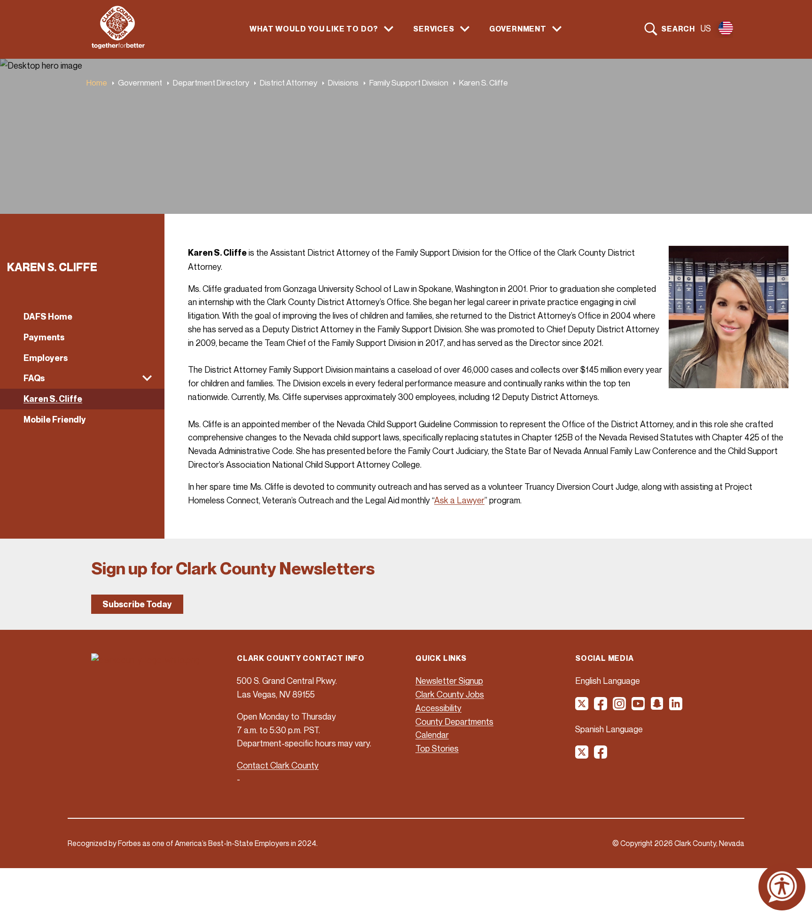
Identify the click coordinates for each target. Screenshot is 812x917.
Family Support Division (408, 82)
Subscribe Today (137, 604)
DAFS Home (47, 316)
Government (140, 82)
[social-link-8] (601, 755)
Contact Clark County (278, 765)
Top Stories (437, 748)
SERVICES (433, 28)
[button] (82, 378)
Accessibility (438, 708)
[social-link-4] (639, 707)
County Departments (454, 721)
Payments (43, 337)
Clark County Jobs (449, 694)
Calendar (432, 734)
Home (96, 82)
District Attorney (288, 82)
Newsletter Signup (449, 680)
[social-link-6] (676, 707)
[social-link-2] (601, 707)
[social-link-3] (620, 707)
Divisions (343, 82)
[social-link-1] (582, 707)
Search (678, 28)
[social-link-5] (657, 707)
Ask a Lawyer (459, 500)
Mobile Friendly (54, 419)
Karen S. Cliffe (52, 399)
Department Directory (211, 82)
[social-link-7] (582, 755)
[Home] (118, 46)
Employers (45, 358)
